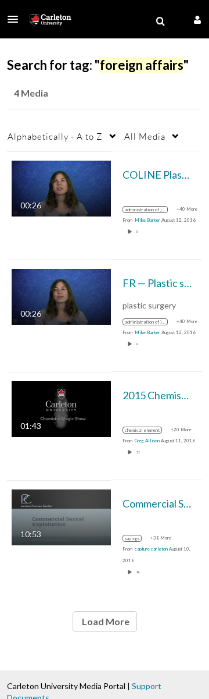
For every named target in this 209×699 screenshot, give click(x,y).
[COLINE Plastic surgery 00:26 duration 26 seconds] (61, 187)
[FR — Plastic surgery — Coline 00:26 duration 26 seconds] (61, 295)
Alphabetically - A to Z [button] (55, 136)
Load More (104, 621)
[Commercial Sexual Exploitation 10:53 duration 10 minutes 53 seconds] (61, 516)
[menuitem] (160, 21)
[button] (16, 19)
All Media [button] (144, 136)
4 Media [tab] (31, 92)
